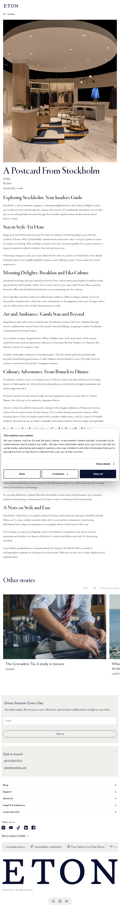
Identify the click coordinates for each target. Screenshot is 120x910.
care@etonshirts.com (15, 768)
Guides (11, 14)
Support (7, 792)
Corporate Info (11, 812)
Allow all (98, 474)
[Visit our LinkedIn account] (26, 827)
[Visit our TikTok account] (18, 827)
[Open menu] (66, 901)
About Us (8, 798)
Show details (103, 464)
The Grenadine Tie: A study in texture (35, 664)
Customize (58, 474)
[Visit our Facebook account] (33, 827)
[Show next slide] (109, 588)
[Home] (60, 872)
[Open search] (53, 901)
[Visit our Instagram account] (3, 827)
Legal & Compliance (14, 805)
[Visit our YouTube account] (11, 827)
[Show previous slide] (86, 588)
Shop (5, 785)
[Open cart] (60, 901)
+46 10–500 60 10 (13, 760)
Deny (22, 474)
